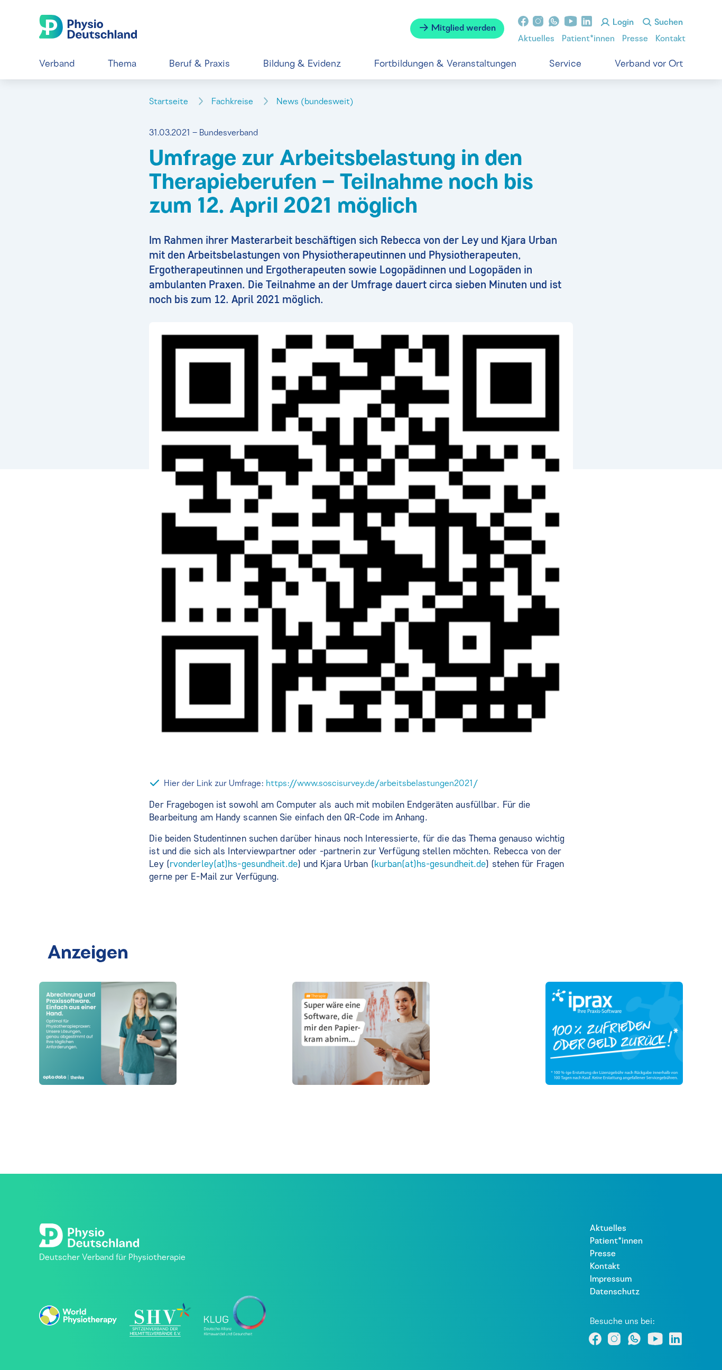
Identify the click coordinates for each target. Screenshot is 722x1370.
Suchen (667, 22)
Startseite (169, 102)
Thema (122, 64)
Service (565, 64)
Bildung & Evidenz (302, 64)
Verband (57, 64)
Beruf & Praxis (199, 64)
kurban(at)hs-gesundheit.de (430, 864)
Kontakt (670, 39)
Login (622, 22)
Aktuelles (536, 39)
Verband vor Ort (649, 64)
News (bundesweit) (316, 102)
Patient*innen (588, 39)
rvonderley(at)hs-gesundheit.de (234, 864)
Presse (635, 39)
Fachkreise (233, 102)
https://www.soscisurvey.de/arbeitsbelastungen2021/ (372, 784)
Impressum (611, 1279)
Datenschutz (615, 1292)
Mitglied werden (462, 28)
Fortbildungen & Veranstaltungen (445, 64)
